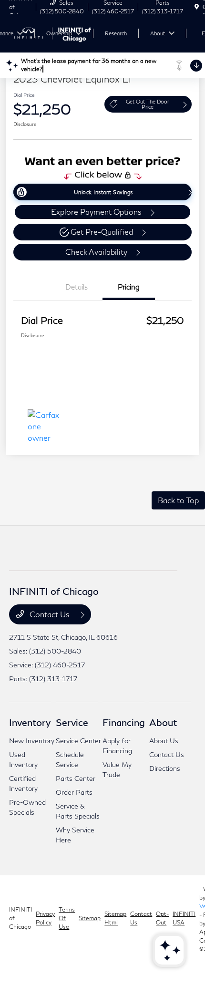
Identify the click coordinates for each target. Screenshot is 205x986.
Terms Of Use (67, 918)
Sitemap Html (115, 918)
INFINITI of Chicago (20, 918)
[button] (102, 232)
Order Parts (74, 792)
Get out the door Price (147, 104)
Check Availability (96, 251)
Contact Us (50, 614)
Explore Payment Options (96, 211)
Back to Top (178, 500)
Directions (164, 768)
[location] (197, 6)
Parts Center (75, 778)
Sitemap (90, 918)
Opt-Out (162, 918)
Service (72, 722)
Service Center (78, 741)
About (163, 722)
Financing (123, 722)
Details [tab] (76, 286)
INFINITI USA (184, 918)
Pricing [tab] (129, 286)
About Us (163, 741)
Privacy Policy (45, 918)
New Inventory (31, 741)
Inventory (30, 722)
